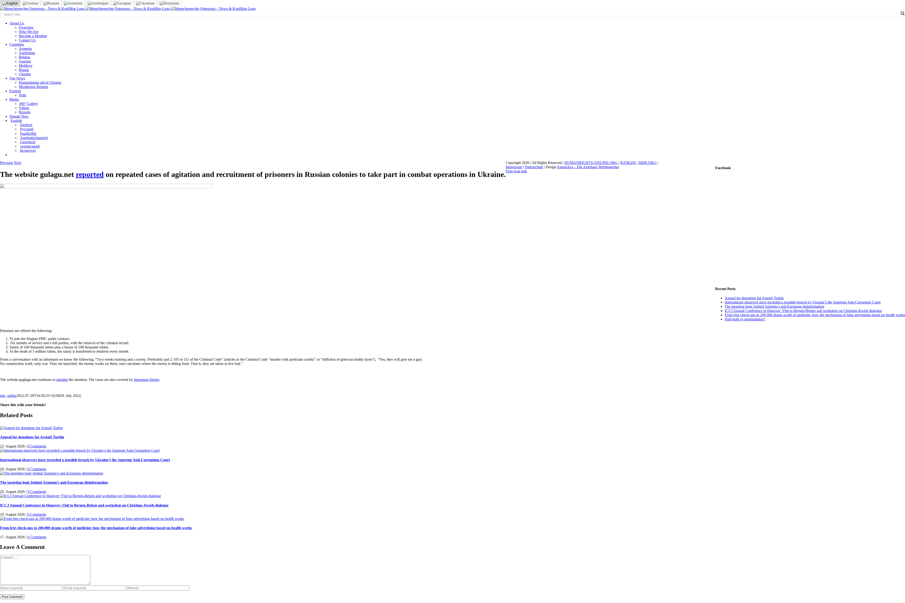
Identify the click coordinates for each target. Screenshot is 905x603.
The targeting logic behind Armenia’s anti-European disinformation (54, 482)
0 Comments (36, 446)
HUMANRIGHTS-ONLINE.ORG (591, 163)
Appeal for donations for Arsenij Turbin (32, 437)
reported (90, 174)
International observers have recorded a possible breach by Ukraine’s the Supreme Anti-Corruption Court (85, 460)
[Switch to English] (10, 3)
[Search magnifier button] (902, 13)
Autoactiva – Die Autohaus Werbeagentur (588, 167)
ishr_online (8, 396)
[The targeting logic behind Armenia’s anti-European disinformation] (51, 473)
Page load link (516, 171)
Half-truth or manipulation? (745, 319)
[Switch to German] (30, 3)
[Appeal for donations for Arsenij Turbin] (31, 428)
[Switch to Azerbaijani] (98, 3)
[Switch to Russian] (51, 3)
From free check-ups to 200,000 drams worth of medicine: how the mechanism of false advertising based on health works (96, 528)
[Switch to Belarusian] (169, 3)
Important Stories (146, 380)
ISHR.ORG (647, 163)
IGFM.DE (628, 163)
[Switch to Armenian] (73, 3)
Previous (6, 163)
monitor (62, 380)
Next (17, 163)
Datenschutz (534, 167)
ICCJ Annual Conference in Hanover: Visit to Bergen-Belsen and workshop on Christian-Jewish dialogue (84, 505)
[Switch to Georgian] (122, 3)
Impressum (514, 167)
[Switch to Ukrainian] (145, 3)
